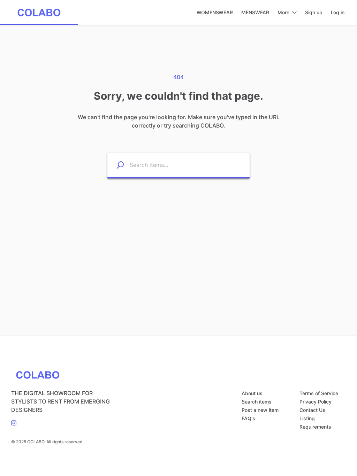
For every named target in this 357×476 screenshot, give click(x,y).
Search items (257, 402)
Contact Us (312, 410)
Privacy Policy (315, 402)
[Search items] (115, 165)
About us (252, 393)
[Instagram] (13, 422)
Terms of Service (318, 393)
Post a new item (260, 410)
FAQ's (248, 418)
